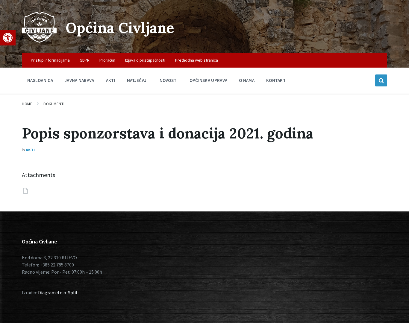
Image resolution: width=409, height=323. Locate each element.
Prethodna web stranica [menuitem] (196, 60)
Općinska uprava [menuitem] (209, 80)
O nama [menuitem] (247, 80)
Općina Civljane (120, 28)
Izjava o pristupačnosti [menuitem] (145, 60)
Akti (30, 150)
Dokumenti (54, 103)
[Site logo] (39, 41)
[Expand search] (381, 80)
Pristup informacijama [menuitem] (50, 60)
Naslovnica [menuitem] (40, 80)
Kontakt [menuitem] (276, 80)
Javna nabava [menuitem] (79, 80)
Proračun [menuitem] (107, 60)
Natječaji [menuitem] (137, 80)
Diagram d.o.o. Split (58, 292)
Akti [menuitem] (110, 80)
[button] (8, 37)
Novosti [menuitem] (169, 80)
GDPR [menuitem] (85, 60)
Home (27, 103)
